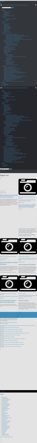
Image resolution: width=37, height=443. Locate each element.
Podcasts (3, 82)
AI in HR (7, 19)
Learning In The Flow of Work (23, 259)
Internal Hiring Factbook (9, 62)
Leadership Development (4, 258)
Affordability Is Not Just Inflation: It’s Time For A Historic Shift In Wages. (11, 331)
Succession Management (5, 427)
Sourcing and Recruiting (7, 26)
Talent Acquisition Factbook (10, 61)
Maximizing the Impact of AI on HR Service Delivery (14, 38)
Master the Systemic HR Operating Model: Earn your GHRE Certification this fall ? (13, 5)
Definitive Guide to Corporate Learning (10, 69)
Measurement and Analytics (6, 420)
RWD (22, 307)
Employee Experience (7, 28)
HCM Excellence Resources (8, 42)
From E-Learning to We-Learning (26, 264)
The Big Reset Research (7, 50)
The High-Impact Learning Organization (24, 229)
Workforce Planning (15, 296)
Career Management (5, 398)
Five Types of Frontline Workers (9, 67)
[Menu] (0, 3)
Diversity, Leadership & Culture (9, 48)
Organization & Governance (26, 200)
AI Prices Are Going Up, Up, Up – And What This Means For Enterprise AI (11, 342)
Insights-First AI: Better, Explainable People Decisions (12, 68)
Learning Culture (33, 258)
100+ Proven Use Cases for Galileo (11, 18)
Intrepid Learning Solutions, (31, 306)
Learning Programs (21, 199)
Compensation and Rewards (6, 399)
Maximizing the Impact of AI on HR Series (10, 34)
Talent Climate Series (7, 60)
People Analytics (6, 30)
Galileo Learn (6, 20)
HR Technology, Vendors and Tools (9, 47)
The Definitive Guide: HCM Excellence (12, 45)
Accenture (33, 305)
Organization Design (5, 422)
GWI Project (6, 53)
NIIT (19, 307)
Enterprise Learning (7, 23)
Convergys (20, 306)
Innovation (3, 414)
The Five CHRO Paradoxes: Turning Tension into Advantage (13, 71)
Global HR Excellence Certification (9, 15)
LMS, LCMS (27, 199)
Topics (3, 22)
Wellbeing (5, 29)
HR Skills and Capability (7, 31)
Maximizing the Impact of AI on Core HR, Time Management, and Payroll (17, 36)
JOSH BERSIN (2, 1)
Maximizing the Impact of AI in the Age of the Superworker (15, 35)
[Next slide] (35, 5)
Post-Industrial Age (7, 46)
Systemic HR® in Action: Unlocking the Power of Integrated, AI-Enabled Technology (19, 39)
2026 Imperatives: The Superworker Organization (11, 70)
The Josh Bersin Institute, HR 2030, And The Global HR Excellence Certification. (12, 338)
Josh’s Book (4, 83)
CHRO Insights (6, 12)
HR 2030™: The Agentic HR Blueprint (10, 66)
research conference (31, 302)
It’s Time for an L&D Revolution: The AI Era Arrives (12, 77)
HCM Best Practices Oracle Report (11, 44)
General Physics (24, 306)
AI (2, 396)
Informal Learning (28, 258)
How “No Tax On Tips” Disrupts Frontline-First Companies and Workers (11, 329)
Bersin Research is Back (7, 11)
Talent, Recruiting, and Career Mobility (10, 49)
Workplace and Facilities (5, 435)
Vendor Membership (7, 13)
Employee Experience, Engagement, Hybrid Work (11, 40)
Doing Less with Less (23, 300)
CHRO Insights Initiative (7, 80)
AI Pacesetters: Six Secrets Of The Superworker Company (16, 56)
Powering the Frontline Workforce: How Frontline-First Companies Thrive (15, 72)
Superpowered (6, 84)
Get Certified (3, 391)
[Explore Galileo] (16, 390)
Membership (4, 10)
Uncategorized (4, 430)
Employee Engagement (5, 405)
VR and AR (4, 431)
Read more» (9, 205)
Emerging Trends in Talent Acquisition (12, 64)
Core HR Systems (4, 401)
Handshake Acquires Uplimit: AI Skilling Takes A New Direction (10, 334)
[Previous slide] (1, 5)
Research (3, 33)
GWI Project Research (9, 54)
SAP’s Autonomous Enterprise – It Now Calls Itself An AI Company (10, 346)
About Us (3, 21)
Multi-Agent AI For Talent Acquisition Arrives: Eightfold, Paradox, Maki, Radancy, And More (14, 332)
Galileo (5, 17)
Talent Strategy (9, 296)
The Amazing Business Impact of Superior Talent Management (8, 301)
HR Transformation (5, 410)
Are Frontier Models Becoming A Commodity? (7, 336)
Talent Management (3, 296)
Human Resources (6, 25)
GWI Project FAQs (9, 58)
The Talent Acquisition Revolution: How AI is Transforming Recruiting (15, 75)
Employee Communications (6, 404)
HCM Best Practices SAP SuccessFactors (12, 43)
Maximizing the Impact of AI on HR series (10, 74)
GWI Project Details (9, 57)
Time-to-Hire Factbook (9, 63)
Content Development (21, 295)
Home (3, 9)
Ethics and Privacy (5, 407)
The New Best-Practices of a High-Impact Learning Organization (26, 205)
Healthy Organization (7, 51)
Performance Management (6, 425)
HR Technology (6, 24)
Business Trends (4, 397)
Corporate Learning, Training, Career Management (11, 41)
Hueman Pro (11, 436)
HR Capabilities (6, 52)
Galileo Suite (4, 16)
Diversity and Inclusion (7, 27)
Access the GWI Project (9, 59)
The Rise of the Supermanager (8, 73)
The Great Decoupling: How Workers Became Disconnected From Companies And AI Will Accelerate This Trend (17, 325)
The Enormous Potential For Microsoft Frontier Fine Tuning (9, 340)
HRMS (3, 411)
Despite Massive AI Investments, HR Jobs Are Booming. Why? (9, 327)
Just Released (4, 65)
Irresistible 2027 (4, 85)
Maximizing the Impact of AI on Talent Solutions (13, 37)
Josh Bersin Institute (5, 14)
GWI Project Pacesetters (9, 55)
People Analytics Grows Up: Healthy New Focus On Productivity (9, 196)
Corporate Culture (4, 402)
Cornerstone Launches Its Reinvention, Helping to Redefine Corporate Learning (12, 344)
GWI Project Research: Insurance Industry (10, 79)
